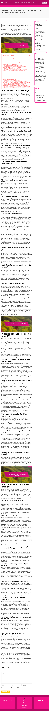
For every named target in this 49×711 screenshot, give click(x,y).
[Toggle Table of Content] (29, 55)
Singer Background (39, 100)
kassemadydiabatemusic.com (24, 3)
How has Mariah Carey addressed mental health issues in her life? (14, 73)
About (8, 698)
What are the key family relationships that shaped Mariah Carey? (14, 59)
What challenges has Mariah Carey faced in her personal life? (13, 70)
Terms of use (24, 707)
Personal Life (37, 98)
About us (5, 700)
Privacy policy (24, 705)
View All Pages (4, 2)
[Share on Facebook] (39, 700)
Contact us (10, 700)
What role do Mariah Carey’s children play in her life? (12, 80)
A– (8, 703)
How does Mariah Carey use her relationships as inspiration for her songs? (15, 69)
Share (41, 698)
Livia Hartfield (37, 57)
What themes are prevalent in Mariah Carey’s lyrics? (12, 68)
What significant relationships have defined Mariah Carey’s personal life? (16, 61)
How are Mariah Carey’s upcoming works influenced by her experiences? (15, 83)
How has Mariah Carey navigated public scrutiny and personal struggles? (16, 71)
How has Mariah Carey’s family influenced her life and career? (14, 58)
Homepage (44, 2)
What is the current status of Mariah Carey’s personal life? (13, 78)
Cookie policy (24, 703)
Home (24, 700)
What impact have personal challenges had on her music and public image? (16, 72)
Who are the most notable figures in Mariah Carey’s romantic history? (15, 62)
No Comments (29, 20)
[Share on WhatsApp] (43, 700)
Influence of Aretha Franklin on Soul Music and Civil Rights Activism (40, 37)
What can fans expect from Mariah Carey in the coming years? (14, 84)
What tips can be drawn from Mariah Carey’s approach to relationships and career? (17, 87)
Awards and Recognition (40, 90)
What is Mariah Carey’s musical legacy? (10, 64)
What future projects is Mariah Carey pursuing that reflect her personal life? (16, 82)
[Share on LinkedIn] (42, 700)
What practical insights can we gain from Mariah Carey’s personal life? (15, 85)
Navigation (24, 698)
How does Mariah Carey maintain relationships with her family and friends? (15, 81)
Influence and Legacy (39, 95)
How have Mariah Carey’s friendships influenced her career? (13, 63)
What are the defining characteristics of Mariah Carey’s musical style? (15, 66)
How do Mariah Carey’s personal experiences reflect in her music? (14, 67)
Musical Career (38, 97)
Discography (38, 93)
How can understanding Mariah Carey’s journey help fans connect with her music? (17, 86)
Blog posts (24, 702)
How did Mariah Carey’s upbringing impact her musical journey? (14, 60)
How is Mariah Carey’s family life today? (10, 79)
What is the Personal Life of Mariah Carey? (10, 56)
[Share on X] (40, 700)
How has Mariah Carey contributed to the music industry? (13, 65)
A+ (6, 703)
